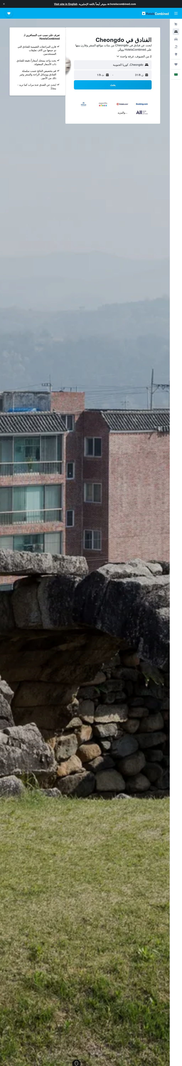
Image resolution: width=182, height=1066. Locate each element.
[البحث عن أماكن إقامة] (176, 31)
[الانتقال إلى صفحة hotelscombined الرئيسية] (155, 13)
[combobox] (134, 56)
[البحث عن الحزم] (176, 46)
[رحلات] (176, 64)
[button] (4, 4)
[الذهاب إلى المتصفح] (176, 54)
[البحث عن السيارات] (176, 39)
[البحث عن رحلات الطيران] (176, 24)
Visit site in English (65, 4)
